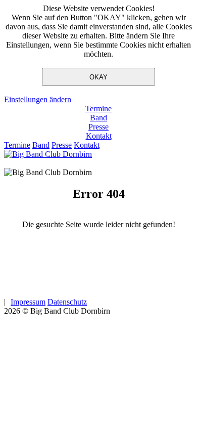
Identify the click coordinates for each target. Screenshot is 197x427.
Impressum (28, 301)
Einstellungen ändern (37, 99)
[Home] (48, 154)
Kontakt (99, 136)
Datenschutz (67, 301)
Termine (98, 108)
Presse (98, 126)
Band (98, 117)
